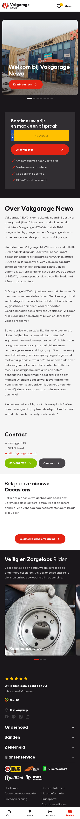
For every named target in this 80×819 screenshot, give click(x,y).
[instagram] (21, 717)
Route (30, 815)
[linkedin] (28, 717)
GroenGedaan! (57, 768)
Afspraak (10, 815)
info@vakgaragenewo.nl (21, 453)
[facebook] (7, 717)
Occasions (50, 815)
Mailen (70, 815)
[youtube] (14, 717)
